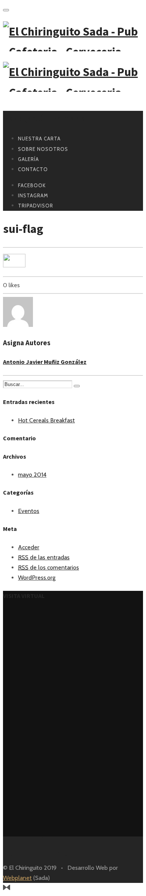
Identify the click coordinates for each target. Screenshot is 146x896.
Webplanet (17, 877)
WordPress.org (36, 577)
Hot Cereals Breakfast (46, 420)
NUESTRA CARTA (39, 139)
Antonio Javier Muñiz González (44, 361)
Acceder (28, 547)
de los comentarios (48, 567)
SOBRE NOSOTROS (43, 149)
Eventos (28, 510)
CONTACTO (33, 169)
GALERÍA (28, 159)
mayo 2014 (32, 474)
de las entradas (44, 557)
